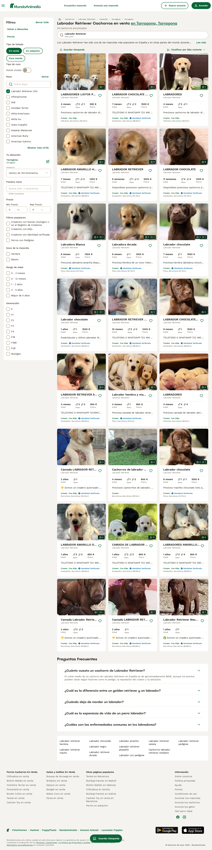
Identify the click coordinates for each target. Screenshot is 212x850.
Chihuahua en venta (18, 776)
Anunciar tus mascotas (187, 798)
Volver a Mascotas (17, 29)
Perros (11, 36)
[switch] (27, 70)
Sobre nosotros (183, 776)
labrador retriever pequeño (129, 748)
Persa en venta (54, 798)
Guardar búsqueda (74, 49)
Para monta (15, 58)
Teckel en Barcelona (97, 776)
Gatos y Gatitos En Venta (60, 772)
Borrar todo (42, 22)
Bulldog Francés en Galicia (101, 793)
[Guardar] (100, 96)
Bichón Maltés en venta (20, 780)
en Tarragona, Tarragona (154, 23)
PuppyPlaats (49, 830)
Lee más (201, 42)
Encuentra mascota (75, 5)
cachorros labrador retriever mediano (159, 751)
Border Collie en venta (19, 793)
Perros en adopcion (97, 805)
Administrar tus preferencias (20, 845)
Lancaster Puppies (112, 830)
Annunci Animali (89, 830)
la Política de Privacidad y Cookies (74, 842)
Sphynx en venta (55, 785)
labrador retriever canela (159, 743)
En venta (14, 51)
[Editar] (48, 161)
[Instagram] (184, 817)
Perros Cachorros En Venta (22, 772)
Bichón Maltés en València (101, 785)
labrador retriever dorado (99, 754)
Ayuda (178, 785)
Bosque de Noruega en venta (62, 776)
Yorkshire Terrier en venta (21, 785)
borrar (45, 76)
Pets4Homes (19, 830)
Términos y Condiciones (46, 842)
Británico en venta (56, 780)
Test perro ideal (183, 811)
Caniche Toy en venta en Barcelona (100, 800)
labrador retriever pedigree (188, 743)
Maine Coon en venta (58, 793)
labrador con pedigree (131, 755)
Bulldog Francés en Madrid (101, 780)
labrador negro (97, 746)
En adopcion (33, 51)
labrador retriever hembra (70, 743)
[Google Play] (167, 830)
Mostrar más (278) (38, 147)
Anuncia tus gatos (185, 806)
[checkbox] (8, 91)
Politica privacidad (185, 780)
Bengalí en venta (55, 789)
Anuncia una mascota (106, 5)
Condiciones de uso (186, 793)
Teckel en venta (15, 798)
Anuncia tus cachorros (187, 802)
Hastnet (34, 830)
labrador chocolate (100, 741)
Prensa (178, 789)
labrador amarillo (129, 741)
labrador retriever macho (70, 751)
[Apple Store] (192, 830)
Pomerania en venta (18, 789)
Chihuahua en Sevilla (98, 789)
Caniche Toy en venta (19, 802)
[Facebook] (178, 817)
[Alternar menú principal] (3, 5)
